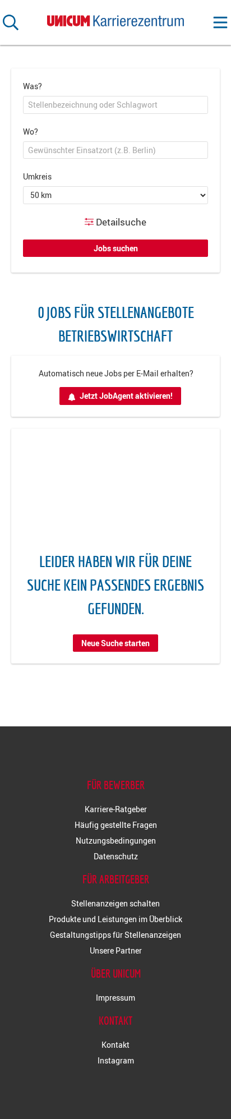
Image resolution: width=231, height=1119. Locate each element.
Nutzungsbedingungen (116, 840)
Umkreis (37, 176)
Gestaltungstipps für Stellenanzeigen (115, 934)
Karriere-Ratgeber (116, 809)
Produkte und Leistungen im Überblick (115, 919)
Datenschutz (116, 856)
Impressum (115, 997)
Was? (32, 86)
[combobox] (115, 105)
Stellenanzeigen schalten (115, 903)
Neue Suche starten (115, 643)
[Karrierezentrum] (115, 18)
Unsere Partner (116, 950)
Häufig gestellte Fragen (116, 824)
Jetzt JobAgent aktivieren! (126, 395)
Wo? (30, 131)
